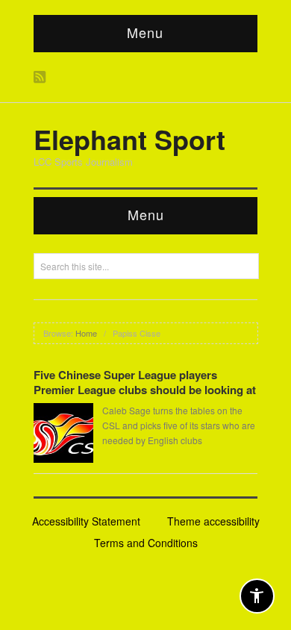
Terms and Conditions (146, 542)
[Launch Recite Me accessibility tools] (257, 596)
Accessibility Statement (86, 521)
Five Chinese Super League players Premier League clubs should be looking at (145, 382)
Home (86, 333)
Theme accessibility (213, 521)
